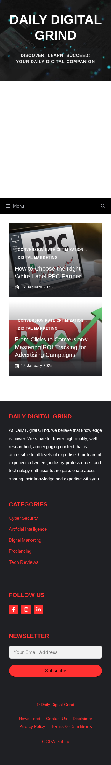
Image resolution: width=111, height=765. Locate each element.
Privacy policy (32, 726)
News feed (29, 718)
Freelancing (20, 551)
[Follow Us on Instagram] (26, 609)
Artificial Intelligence (28, 529)
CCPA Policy (55, 741)
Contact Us (56, 718)
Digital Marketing (25, 540)
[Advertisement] (55, 139)
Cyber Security (23, 518)
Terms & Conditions (71, 726)
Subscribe (55, 670)
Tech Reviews (23, 562)
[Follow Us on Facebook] (13, 609)
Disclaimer (82, 718)
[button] (103, 206)
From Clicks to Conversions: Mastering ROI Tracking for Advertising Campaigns (52, 347)
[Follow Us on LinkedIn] (38, 609)
